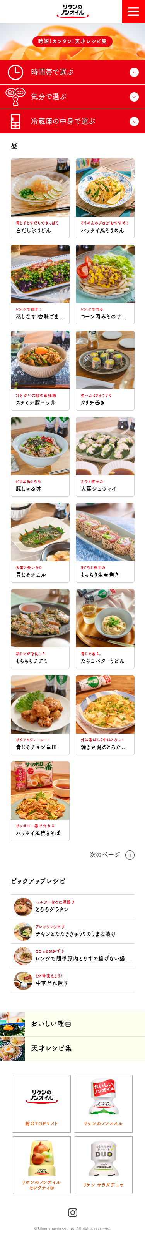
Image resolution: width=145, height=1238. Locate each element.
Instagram (72, 1212)
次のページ (105, 855)
